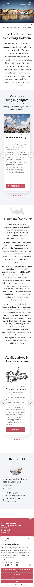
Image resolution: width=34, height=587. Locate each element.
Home (3, 27)
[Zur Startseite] (25, 4)
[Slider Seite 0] (13, 195)
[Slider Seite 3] (18, 195)
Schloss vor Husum (16, 389)
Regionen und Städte (13, 27)
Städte (24, 27)
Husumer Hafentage (16, 137)
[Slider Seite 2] (17, 195)
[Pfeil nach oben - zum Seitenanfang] (30, 517)
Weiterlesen (16, 186)
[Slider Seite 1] (15, 195)
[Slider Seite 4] (20, 195)
